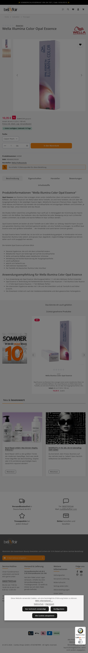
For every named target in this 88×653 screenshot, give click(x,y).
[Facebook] (77, 572)
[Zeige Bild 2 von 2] (52, 108)
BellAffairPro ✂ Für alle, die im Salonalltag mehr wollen (65, 449)
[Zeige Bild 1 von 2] (48, 108)
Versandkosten (73, 645)
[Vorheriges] (17, 75)
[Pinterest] (77, 575)
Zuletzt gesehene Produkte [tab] (58, 311)
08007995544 (67, 506)
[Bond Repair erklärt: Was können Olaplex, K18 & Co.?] (22, 428)
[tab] (12, 178)
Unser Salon (58, 593)
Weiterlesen (11, 472)
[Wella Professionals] (79, 31)
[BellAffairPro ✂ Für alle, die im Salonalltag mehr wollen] (66, 428)
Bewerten (19, 25)
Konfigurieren (59, 609)
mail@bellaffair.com (68, 509)
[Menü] (63, 9)
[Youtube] (81, 572)
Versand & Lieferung (61, 579)
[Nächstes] (81, 75)
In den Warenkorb (51, 146)
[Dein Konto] (78, 9)
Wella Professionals (19, 163)
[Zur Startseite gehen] (10, 9)
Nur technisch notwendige (35, 609)
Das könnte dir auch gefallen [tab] (58, 304)
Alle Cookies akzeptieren (44, 616)
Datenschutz (39, 604)
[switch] (80, 642)
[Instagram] (81, 575)
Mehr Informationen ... (44, 601)
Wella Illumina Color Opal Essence (58, 376)
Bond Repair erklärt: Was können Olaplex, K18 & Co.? (21, 449)
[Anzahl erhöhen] (27, 145)
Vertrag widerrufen (61, 586)
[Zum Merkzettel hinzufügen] (80, 44)
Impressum (49, 604)
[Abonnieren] (42, 557)
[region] (44, 75)
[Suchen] (68, 9)
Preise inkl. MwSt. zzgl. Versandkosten (17, 124)
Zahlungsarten (59, 575)
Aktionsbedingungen (62, 590)
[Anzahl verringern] (5, 145)
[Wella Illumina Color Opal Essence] (49, 75)
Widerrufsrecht (59, 582)
